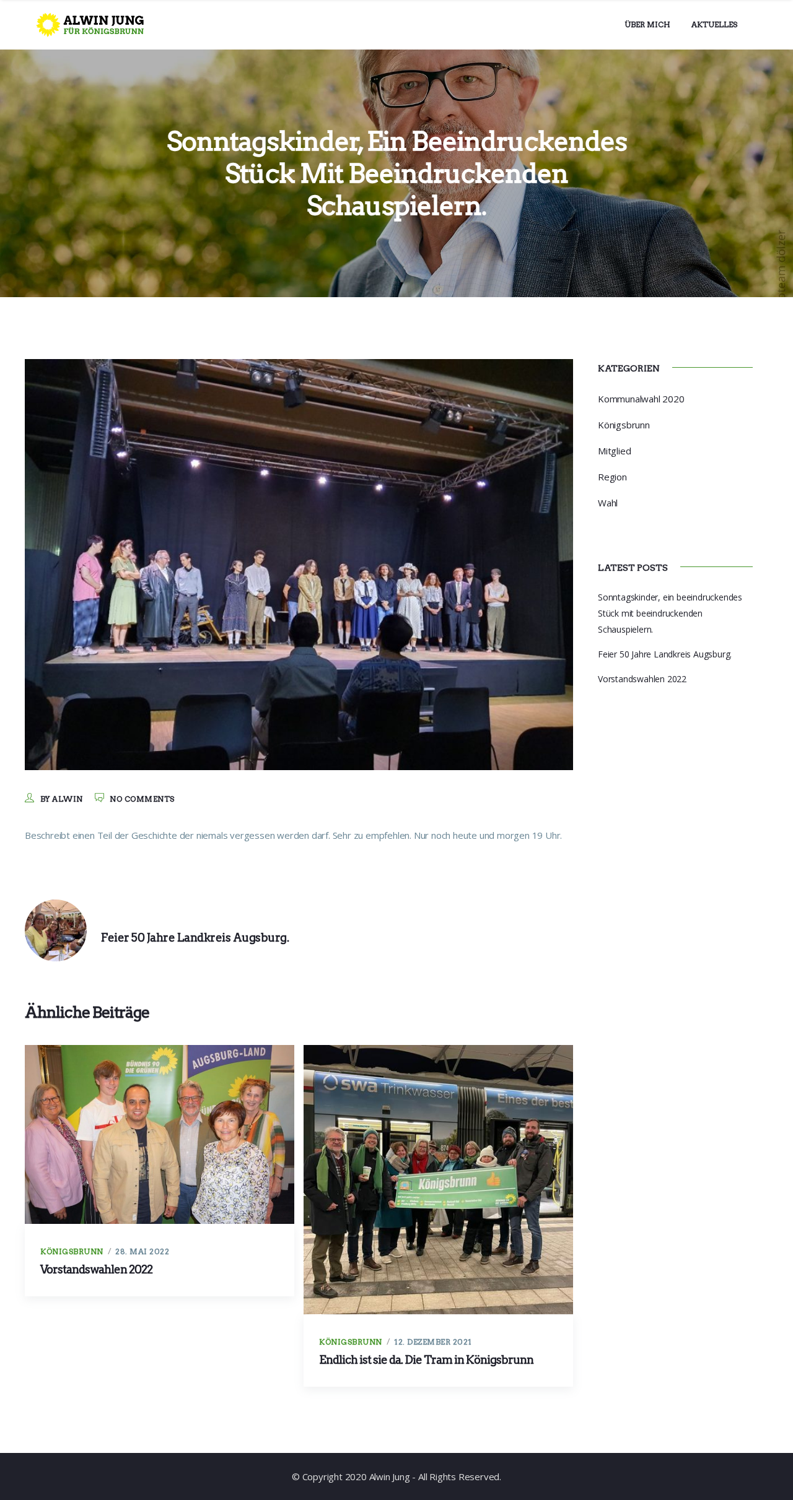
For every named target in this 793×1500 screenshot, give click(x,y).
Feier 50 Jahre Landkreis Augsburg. (665, 654)
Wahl (608, 502)
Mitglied (614, 450)
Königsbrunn (71, 1251)
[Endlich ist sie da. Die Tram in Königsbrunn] (438, 1179)
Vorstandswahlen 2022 (96, 1269)
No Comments (142, 799)
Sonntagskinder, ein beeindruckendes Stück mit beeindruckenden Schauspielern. (670, 613)
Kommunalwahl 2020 (641, 398)
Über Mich (647, 24)
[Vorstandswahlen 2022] (159, 1134)
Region (612, 476)
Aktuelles (714, 24)
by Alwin (61, 799)
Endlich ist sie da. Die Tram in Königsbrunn (426, 1359)
